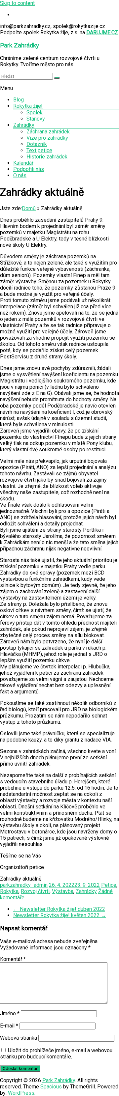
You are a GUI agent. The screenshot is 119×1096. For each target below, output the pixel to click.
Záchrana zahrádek (48, 131)
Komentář (13, 959)
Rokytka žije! (28, 106)
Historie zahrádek (46, 157)
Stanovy (35, 119)
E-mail (9, 1026)
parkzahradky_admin (24, 885)
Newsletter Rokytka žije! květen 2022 (59, 915)
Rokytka (9, 891)
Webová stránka (18, 1038)
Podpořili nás (28, 169)
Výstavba (62, 891)
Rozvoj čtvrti (35, 891)
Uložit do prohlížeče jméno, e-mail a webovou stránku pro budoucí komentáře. (56, 1053)
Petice (108, 885)
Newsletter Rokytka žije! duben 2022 (59, 909)
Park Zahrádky (19, 45)
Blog (18, 100)
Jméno (10, 1013)
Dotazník (36, 144)
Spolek (34, 112)
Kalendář (23, 163)
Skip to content (17, 3)
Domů (29, 208)
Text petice (39, 150)
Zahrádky (23, 125)
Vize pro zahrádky (47, 138)
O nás (19, 175)
